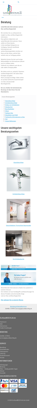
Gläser (7, 111)
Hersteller (3, 373)
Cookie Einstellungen (6, 328)
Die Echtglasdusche (18, 259)
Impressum (3, 322)
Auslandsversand (5, 355)
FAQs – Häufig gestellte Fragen (9, 369)
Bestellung (3, 347)
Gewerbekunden (4, 349)
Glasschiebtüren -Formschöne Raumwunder (18, 225)
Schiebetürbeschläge (11, 103)
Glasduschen (9, 107)
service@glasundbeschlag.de (23, 308)
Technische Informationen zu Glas (15, 117)
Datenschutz (3, 326)
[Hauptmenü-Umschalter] (3, 2)
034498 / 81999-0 (10, 308)
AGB (1, 324)
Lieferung (2, 353)
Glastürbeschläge (10, 101)
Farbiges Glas (9, 113)
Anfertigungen (4, 365)
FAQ (6, 119)
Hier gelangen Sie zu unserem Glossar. (12, 300)
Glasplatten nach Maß (11, 115)
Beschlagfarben (9, 109)
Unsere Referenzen (10, 121)
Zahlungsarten (4, 351)
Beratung (2, 367)
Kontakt (2, 357)
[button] (18, 2)
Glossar (2, 371)
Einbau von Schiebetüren (12, 105)
